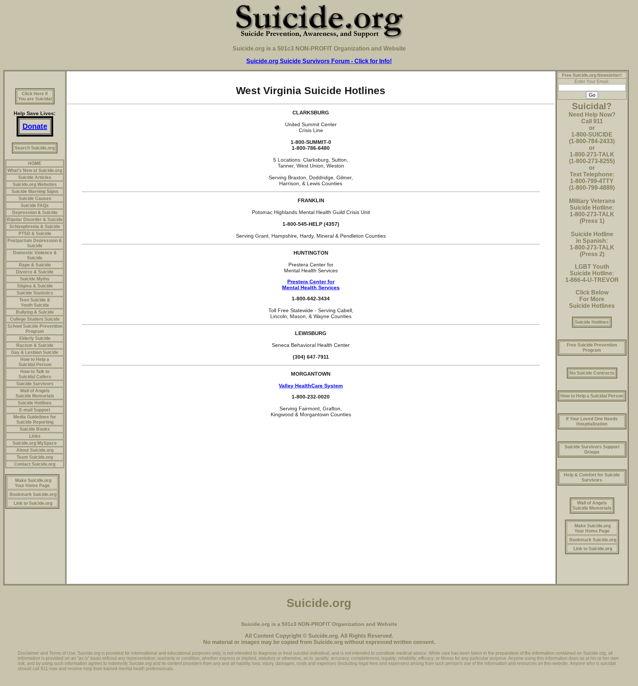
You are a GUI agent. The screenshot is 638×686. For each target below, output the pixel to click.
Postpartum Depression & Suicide (34, 243)
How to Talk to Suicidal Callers (34, 374)
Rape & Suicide (35, 265)
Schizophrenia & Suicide (34, 226)
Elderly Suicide (35, 338)
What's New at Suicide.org (34, 170)
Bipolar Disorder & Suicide (35, 219)
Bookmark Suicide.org (33, 494)
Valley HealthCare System (311, 386)
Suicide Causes (34, 198)
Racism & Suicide (35, 345)
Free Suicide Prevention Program (592, 347)
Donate (35, 126)
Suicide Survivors (35, 383)
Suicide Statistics (35, 293)
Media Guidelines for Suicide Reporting (34, 419)
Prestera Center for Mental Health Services (311, 284)
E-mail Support (34, 410)
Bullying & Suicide (35, 312)
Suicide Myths (34, 279)
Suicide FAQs (35, 205)
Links (35, 436)
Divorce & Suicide (35, 272)
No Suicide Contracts (592, 373)
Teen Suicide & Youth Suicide (34, 302)
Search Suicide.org (35, 148)
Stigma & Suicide (35, 286)
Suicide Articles (34, 177)
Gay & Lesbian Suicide (34, 352)
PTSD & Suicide (34, 233)
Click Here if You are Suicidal (35, 96)
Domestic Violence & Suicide (35, 255)
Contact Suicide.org (34, 464)
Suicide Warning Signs (34, 191)
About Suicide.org (35, 450)
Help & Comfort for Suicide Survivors (592, 477)
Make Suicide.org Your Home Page (33, 483)
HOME (34, 163)
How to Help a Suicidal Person (34, 362)
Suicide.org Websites (35, 184)
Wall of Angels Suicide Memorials (35, 393)
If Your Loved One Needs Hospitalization (592, 421)
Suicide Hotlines (35, 403)
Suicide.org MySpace (35, 443)
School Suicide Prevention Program (34, 329)
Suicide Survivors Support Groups (592, 449)
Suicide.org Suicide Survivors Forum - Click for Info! (319, 61)
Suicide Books (35, 429)
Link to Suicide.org (33, 503)
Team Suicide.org (35, 457)
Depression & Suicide (35, 212)
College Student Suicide (35, 319)
